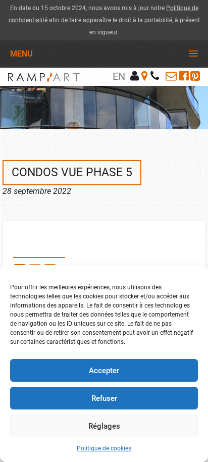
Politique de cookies (104, 448)
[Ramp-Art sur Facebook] (184, 76)
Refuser (104, 398)
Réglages (104, 426)
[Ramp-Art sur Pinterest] (195, 76)
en (119, 76)
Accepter (104, 370)
